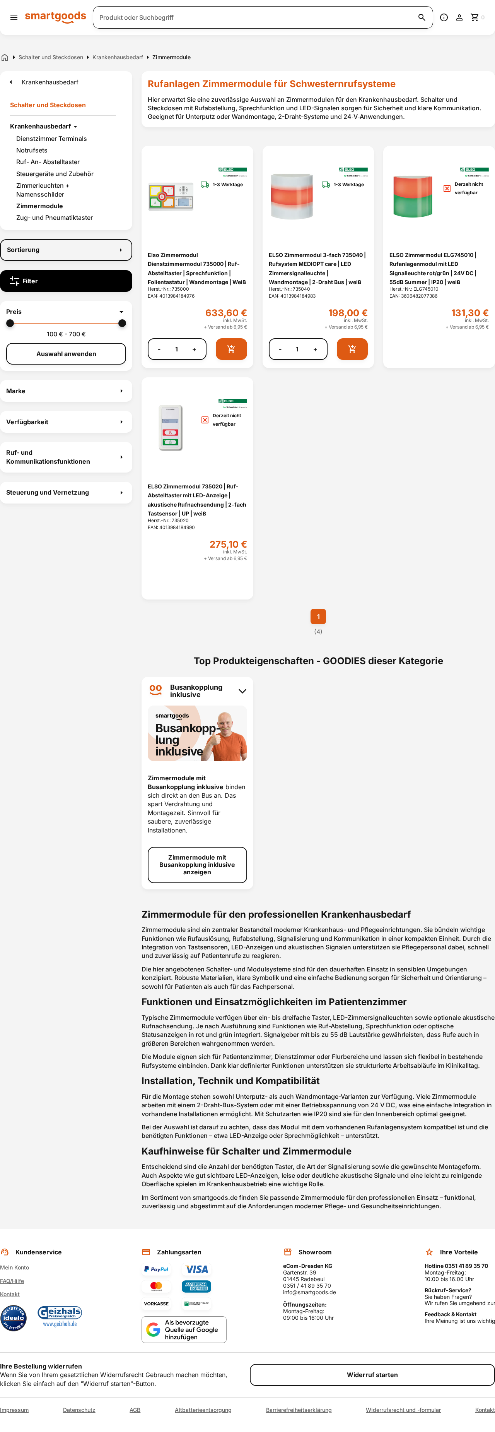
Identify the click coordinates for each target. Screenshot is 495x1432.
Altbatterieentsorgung (203, 1410)
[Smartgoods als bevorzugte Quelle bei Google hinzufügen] (184, 1329)
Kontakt (10, 1294)
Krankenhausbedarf (40, 126)
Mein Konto (14, 1267)
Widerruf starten (372, 1375)
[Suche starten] (422, 17)
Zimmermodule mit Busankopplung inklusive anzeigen (197, 864)
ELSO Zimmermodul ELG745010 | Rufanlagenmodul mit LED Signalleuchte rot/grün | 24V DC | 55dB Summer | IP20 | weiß (432, 268)
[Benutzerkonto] (459, 17)
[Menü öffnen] (14, 17)
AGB (135, 1410)
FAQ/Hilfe (12, 1281)
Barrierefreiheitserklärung (299, 1410)
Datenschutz (79, 1410)
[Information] (444, 17)
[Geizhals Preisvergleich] (60, 1318)
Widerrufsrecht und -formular (403, 1410)
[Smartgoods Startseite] (56, 17)
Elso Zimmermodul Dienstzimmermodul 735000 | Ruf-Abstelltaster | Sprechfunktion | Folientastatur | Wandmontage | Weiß (197, 268)
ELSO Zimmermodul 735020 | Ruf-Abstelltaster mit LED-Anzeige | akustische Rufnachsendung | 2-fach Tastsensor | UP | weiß (197, 500)
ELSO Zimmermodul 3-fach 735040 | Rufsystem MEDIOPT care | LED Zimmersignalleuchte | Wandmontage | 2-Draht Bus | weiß (317, 268)
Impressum (14, 1410)
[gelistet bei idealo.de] (13, 1318)
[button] (66, 312)
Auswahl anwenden (66, 354)
